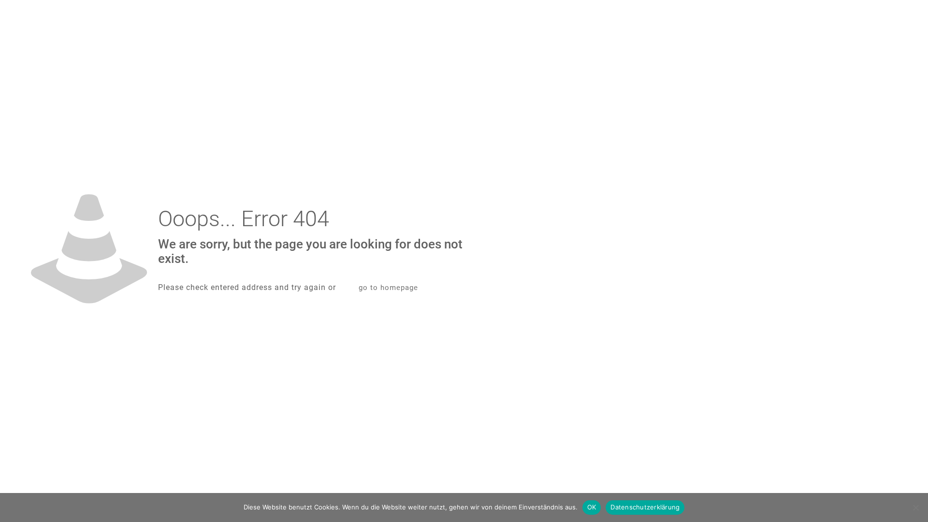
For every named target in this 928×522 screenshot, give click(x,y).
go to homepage (388, 287)
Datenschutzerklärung (645, 507)
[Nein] (916, 507)
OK (591, 507)
